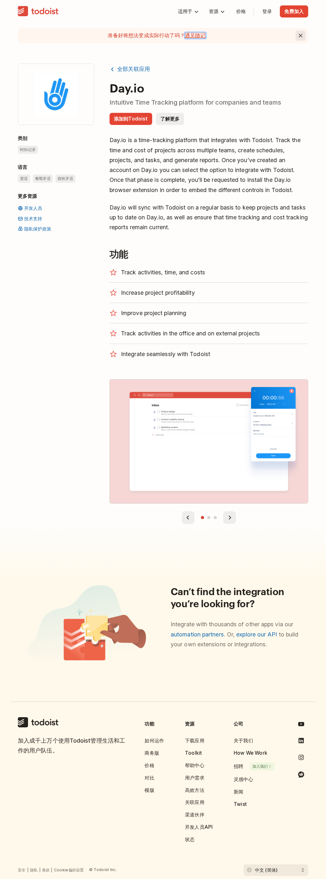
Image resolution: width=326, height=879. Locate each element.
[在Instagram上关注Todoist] (301, 759)
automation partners (197, 634)
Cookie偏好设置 (69, 870)
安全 (22, 870)
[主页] (38, 11)
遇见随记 (195, 35)
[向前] (188, 517)
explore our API (256, 634)
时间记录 (28, 149)
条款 (46, 870)
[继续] (229, 517)
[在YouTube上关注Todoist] (301, 725)
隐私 (34, 870)
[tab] (202, 517)
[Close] (300, 36)
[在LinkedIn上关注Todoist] (301, 742)
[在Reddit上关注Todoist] (301, 775)
